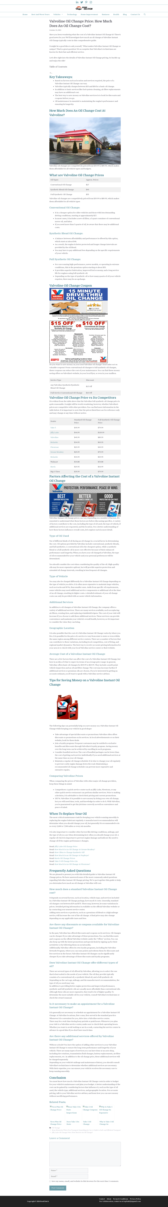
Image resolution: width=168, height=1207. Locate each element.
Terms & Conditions (120, 1199)
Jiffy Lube (54, 432)
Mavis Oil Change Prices (65, 858)
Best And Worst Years (40, 14)
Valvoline (54, 437)
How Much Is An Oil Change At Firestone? (72, 864)
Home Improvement (89, 14)
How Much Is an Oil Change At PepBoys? (72, 855)
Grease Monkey (57, 452)
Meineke (54, 442)
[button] (144, 14)
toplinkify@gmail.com (132, 1201)
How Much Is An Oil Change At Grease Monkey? (75, 849)
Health (116, 14)
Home (25, 14)
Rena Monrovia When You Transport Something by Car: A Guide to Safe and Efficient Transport (86, 1130)
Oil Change (56, 1128)
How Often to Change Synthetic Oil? (70, 852)
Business (105, 14)
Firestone (54, 447)
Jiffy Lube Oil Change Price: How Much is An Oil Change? (72, 1132)
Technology (72, 14)
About (109, 1199)
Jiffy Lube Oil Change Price (66, 846)
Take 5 (53, 428)
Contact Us (135, 14)
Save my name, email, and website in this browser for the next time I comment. (85, 1181)
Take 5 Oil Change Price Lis (66, 861)
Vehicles (56, 14)
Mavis (53, 467)
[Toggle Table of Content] (50, 73)
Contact (102, 1199)
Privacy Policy (135, 1199)
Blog (125, 14)
